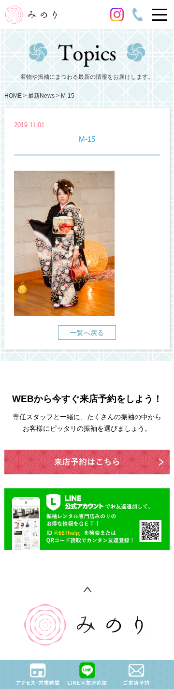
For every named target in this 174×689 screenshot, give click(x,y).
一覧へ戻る (87, 333)
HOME (13, 95)
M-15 (67, 95)
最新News (41, 95)
